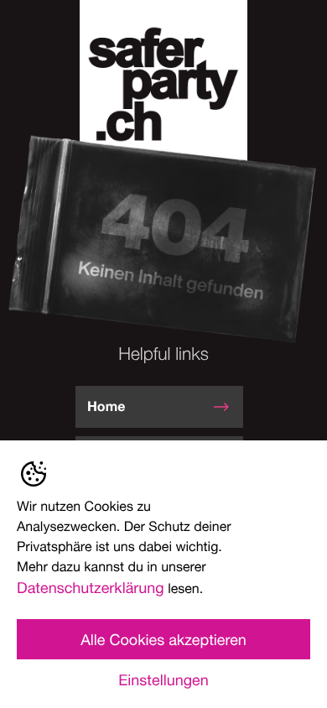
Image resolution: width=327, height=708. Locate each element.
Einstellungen (163, 679)
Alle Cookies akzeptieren (163, 639)
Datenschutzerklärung (90, 587)
